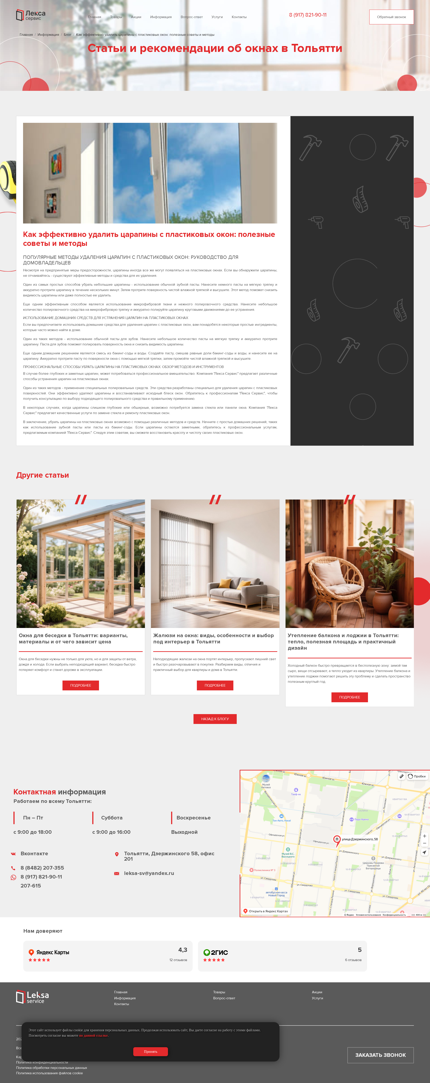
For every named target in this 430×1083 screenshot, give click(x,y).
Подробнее (80, 685)
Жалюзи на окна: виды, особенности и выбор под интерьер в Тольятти (213, 638)
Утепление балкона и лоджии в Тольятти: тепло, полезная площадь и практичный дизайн (343, 641)
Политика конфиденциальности (42, 1062)
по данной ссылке (93, 1035)
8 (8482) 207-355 (42, 868)
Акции (136, 17)
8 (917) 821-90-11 (41, 877)
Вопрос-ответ (192, 17)
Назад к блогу (215, 719)
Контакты (239, 17)
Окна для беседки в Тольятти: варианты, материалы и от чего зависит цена (73, 638)
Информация (161, 17)
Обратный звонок (391, 17)
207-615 (31, 886)
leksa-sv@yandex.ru (149, 873)
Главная (94, 17)
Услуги (217, 17)
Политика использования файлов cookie (49, 1073)
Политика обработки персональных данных (51, 1068)
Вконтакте (34, 853)
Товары (116, 17)
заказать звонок (380, 1055)
